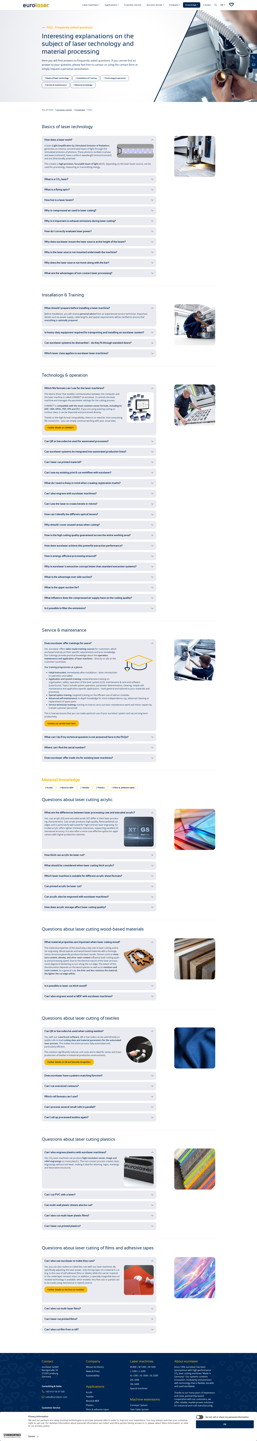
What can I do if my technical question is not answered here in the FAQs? (86, 737)
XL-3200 (154, 1375)
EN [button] (222, 5)
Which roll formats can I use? (61, 1096)
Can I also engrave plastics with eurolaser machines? (75, 1152)
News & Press (93, 1371)
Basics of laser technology (57, 78)
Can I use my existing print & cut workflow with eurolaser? (77, 472)
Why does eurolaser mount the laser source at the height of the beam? (85, 241)
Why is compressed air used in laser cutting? (70, 210)
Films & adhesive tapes (124, 787)
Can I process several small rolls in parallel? (69, 1107)
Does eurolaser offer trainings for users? (68, 643)
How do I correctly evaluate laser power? (68, 231)
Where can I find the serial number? (65, 747)
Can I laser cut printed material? (62, 462)
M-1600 (152, 1366)
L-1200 (133, 1371)
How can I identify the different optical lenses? (71, 514)
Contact (207, 5)
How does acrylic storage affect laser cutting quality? (75, 907)
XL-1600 (144, 1375)
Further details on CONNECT (61, 427)
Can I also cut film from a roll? (61, 1329)
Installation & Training (87, 78)
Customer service (132, 5)
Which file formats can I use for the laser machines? (74, 388)
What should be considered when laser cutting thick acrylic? (79, 865)
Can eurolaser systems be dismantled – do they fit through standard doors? (88, 342)
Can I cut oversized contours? (61, 1086)
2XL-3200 (134, 1379)
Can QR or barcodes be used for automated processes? (76, 441)
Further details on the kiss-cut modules (66, 1289)
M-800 (133, 1366)
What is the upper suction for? (61, 587)
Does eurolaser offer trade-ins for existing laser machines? (78, 757)
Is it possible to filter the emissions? (65, 608)
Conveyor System (139, 1405)
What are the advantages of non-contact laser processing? (78, 273)
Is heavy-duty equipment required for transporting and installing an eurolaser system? (94, 332)
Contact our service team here (61, 723)
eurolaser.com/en (64, 110)
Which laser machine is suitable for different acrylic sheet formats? (83, 875)
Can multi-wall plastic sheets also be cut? (68, 1205)
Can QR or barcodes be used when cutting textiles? (73, 1031)
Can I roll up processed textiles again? (66, 1117)
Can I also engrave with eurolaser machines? (70, 493)
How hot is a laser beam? (59, 200)
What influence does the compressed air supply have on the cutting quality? (88, 597)
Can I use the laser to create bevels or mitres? (70, 503)
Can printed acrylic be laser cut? (63, 886)
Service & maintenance (56, 85)
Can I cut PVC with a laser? (59, 1194)
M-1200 (142, 1366)
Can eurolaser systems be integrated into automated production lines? (85, 451)
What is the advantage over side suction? (68, 577)
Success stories (154, 5)
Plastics (101, 787)
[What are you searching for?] (215, 5)
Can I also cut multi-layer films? (62, 1308)
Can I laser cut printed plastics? (62, 1226)
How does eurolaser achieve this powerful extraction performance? (83, 545)
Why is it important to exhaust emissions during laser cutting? (80, 221)
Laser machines (90, 5)
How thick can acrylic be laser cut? (64, 855)
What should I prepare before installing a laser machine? (77, 308)
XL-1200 (134, 1375)
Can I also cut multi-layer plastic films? (66, 1215)
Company (173, 5)
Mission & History (95, 1366)
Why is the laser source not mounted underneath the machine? (80, 252)
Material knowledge (83, 85)
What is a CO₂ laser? (56, 179)
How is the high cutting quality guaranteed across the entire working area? (87, 535)
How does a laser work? (58, 139)
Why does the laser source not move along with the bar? (76, 262)
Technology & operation (115, 78)
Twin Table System (139, 1409)
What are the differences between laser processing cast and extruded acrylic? (89, 812)
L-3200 (142, 1371)
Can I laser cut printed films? (60, 1319)
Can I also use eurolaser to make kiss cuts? (69, 1260)
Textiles (85, 787)
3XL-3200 (134, 1384)
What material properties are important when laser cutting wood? (82, 942)
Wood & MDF (67, 787)
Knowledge (190, 5)
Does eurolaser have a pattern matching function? (73, 1075)
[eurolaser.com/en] (51, 5)
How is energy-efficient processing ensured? (70, 556)
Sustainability (92, 1375)
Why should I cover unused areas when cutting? (72, 524)
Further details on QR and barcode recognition (69, 1062)
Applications (111, 5)
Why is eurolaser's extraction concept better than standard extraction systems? (90, 566)
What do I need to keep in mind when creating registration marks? (82, 483)
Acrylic (49, 787)
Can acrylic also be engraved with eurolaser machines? (76, 896)
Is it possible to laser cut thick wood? (65, 985)
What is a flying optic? (57, 189)
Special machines (139, 1388)
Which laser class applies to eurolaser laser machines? (76, 353)
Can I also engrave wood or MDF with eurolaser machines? (78, 996)
